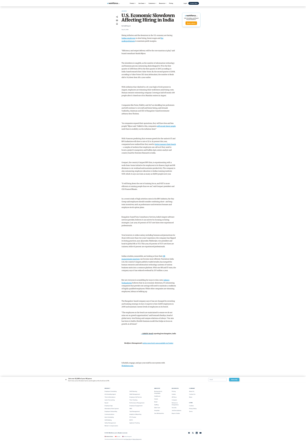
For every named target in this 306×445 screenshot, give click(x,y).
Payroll (106, 403)
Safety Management (110, 423)
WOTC (131, 420)
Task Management (134, 411)
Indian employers (128, 38)
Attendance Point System (112, 408)
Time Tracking (133, 400)
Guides (174, 394)
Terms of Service (136, 439)
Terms (191, 411)
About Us (191, 391)
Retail (155, 402)
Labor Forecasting (110, 400)
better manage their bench (165, 144)
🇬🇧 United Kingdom (127, 436)
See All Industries (159, 413)
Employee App (109, 405)
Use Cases (141, 3)
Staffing (156, 404)
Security (174, 407)
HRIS (130, 408)
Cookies (191, 405)
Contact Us (192, 394)
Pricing (171, 3)
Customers (152, 3)
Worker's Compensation (111, 426)
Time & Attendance (110, 397)
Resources (162, 3)
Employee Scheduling (111, 391)
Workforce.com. (127, 366)
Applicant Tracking (134, 423)
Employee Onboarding (111, 411)
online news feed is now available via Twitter (158, 343)
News (190, 397)
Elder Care (157, 407)
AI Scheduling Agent (110, 394)
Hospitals (157, 410)
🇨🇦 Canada (117, 436)
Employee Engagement (135, 405)
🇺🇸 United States (109, 436)
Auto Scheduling (109, 417)
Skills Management (134, 394)
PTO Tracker (132, 417)
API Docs (174, 397)
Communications (109, 414)
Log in (185, 3)
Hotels (156, 399)
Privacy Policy (193, 408)
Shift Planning (133, 391)
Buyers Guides (176, 413)
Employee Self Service (135, 397)
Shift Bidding (108, 420)
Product (132, 3)
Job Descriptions (176, 410)
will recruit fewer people (166, 126)
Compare (174, 400)
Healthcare (157, 396)
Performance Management (136, 403)
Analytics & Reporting (135, 414)
